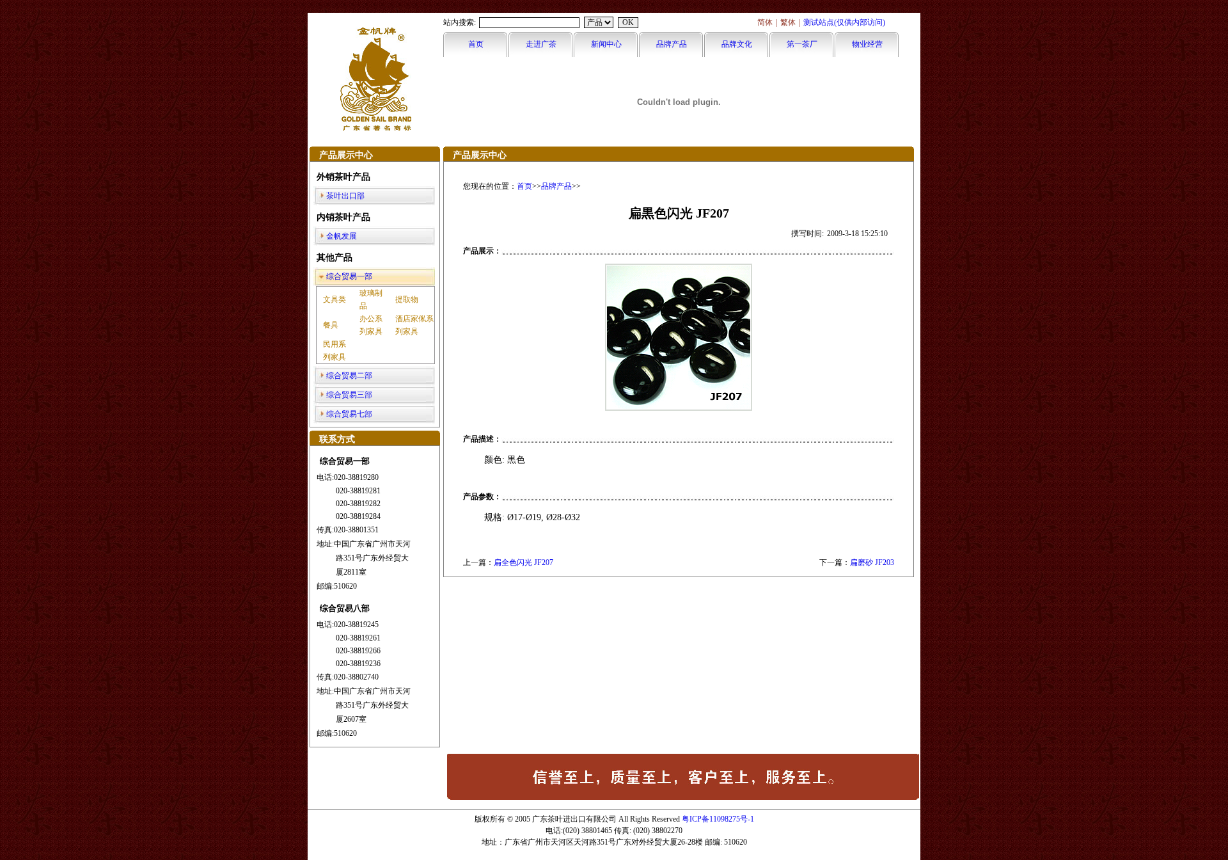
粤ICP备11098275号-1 (718, 819)
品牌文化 (736, 44)
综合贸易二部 (349, 375)
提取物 (406, 299)
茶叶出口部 (345, 195)
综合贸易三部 (349, 394)
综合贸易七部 (349, 414)
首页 (476, 44)
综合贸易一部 (349, 276)
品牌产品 (671, 44)
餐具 (330, 325)
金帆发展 (341, 236)
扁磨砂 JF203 (872, 562)
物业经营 (867, 44)
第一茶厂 (802, 44)
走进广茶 (541, 44)
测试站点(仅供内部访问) (844, 22)
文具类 (334, 299)
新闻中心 (606, 44)
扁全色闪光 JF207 (523, 562)
